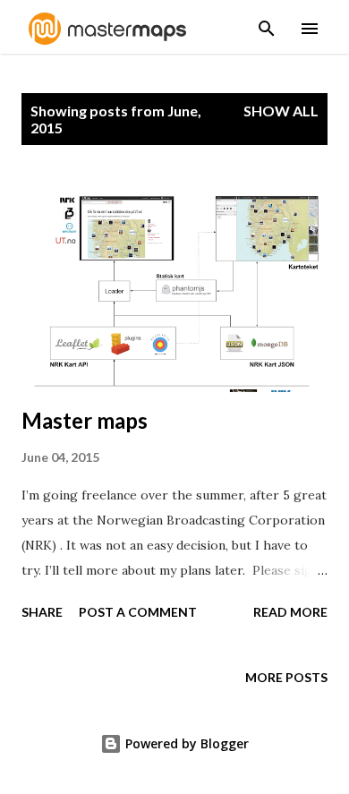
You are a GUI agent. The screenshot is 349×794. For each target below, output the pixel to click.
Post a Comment (138, 611)
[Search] (266, 23)
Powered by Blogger (185, 743)
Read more (290, 611)
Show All (281, 110)
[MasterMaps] (107, 40)
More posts (286, 677)
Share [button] (42, 611)
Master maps (84, 420)
